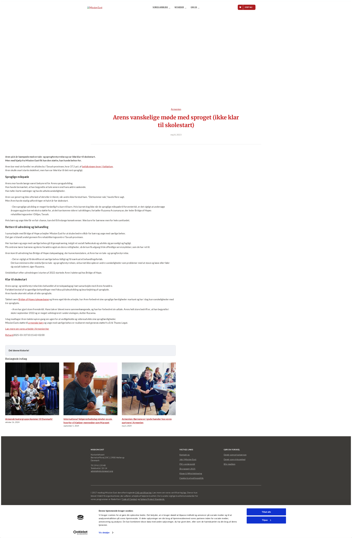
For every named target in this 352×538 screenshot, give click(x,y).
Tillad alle (266, 512)
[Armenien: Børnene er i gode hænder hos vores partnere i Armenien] (156, 414)
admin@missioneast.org (102, 471)
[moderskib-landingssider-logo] (94, 7)
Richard (9, 335)
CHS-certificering (143, 492)
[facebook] (246, 492)
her (184, 492)
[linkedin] (256, 492)
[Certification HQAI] (252, 500)
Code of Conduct (129, 499)
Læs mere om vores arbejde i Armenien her (27, 328)
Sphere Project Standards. (152, 499)
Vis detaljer (104, 532)
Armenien (176, 109)
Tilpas (265, 520)
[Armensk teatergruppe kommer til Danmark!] (39, 414)
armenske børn (36, 322)
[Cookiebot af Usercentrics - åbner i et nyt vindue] (80, 533)
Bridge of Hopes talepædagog (33, 299)
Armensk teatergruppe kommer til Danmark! (29, 419)
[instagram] (251, 492)
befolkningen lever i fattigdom (97, 166)
